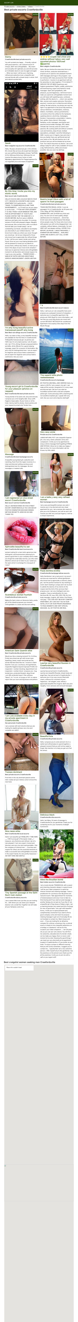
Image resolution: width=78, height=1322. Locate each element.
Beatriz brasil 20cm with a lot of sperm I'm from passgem (55, 200)
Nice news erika (12, 831)
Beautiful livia (46, 736)
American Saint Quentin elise (18, 650)
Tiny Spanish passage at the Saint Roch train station (21, 893)
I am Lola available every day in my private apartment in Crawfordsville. (20, 718)
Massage (9, 454)
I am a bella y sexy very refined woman (55, 498)
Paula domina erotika (50, 571)
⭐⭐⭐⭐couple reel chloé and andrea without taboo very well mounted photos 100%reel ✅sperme (55, 60)
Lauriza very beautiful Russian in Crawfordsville (55, 664)
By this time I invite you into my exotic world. (20, 192)
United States (21, 6)
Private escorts (9, 6)
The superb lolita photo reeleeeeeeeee (51, 376)
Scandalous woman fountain (18, 595)
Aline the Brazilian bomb (51, 879)
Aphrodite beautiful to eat (17, 547)
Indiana (30, 6)
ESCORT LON (8, 3)
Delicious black (47, 815)
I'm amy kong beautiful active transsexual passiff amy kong (19, 328)
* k (41, 305)
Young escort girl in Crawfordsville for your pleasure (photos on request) (21, 388)
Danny (8, 57)
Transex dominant (13, 772)
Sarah (8, 143)
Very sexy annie (47, 432)
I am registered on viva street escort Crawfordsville (19, 499)
